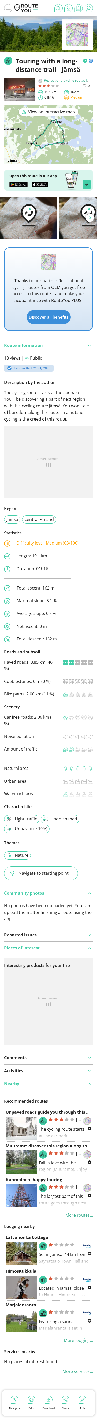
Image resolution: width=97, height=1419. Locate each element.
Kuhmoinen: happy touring (34, 1179)
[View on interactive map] (48, 160)
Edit (82, 1408)
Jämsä (12, 519)
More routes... (79, 1215)
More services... (78, 1371)
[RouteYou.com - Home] (26, 8)
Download (48, 1408)
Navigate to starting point (44, 873)
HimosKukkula (21, 1271)
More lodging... (78, 1340)
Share (65, 1408)
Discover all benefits (49, 317)
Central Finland (39, 519)
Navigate (14, 1408)
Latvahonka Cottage (27, 1237)
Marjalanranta (21, 1305)
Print (31, 1408)
